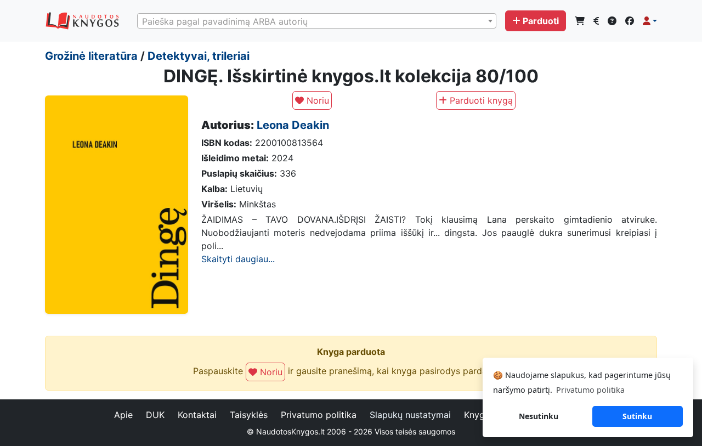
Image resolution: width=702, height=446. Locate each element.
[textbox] (317, 21)
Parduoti (541, 20)
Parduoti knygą (480, 100)
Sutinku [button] (637, 416)
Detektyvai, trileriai (199, 56)
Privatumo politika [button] (590, 390)
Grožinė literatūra (91, 56)
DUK (155, 414)
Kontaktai (197, 414)
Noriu (316, 100)
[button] (650, 20)
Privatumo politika (318, 414)
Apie (123, 414)
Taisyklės (249, 414)
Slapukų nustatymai (410, 414)
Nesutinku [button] (538, 416)
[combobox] (316, 21)
